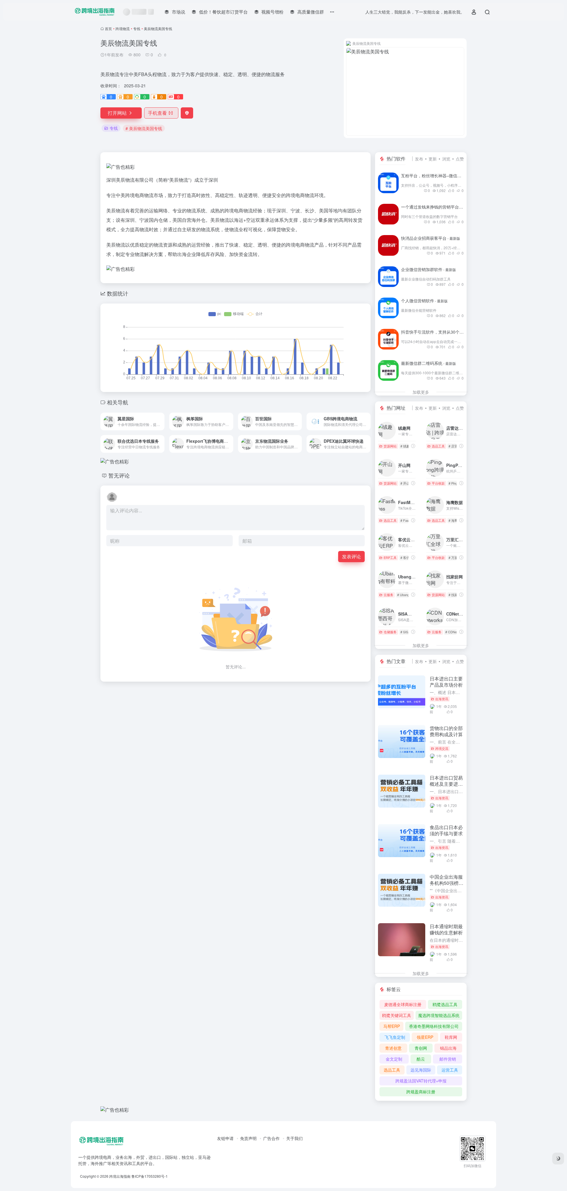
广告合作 (271, 1138)
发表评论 (351, 556)
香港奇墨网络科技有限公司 (434, 1026)
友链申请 (225, 1138)
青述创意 (393, 1048)
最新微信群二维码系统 (428, 363)
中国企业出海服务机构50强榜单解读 (446, 883)
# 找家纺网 (456, 594)
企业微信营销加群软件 (428, 269)
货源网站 (390, 446)
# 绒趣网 (406, 446)
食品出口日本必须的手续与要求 (446, 830)
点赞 (460, 159)
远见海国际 (420, 1070)
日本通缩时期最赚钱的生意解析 (446, 929)
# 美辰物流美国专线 (144, 128)
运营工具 (449, 1070)
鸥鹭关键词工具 (396, 1015)
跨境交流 (441, 748)
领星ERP (425, 1037)
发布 (419, 159)
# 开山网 (406, 483)
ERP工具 (390, 557)
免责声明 (248, 1138)
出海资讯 (441, 698)
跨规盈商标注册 (420, 1092)
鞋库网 (451, 1037)
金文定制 (394, 1059)
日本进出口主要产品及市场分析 (446, 681)
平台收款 (438, 483)
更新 (432, 159)
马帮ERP (391, 1026)
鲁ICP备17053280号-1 (149, 1176)
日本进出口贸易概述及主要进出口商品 (446, 783)
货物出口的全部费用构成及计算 (446, 731)
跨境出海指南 (120, 1176)
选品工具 (438, 446)
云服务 (388, 594)
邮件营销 (447, 1059)
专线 (136, 28)
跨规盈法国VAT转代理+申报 (421, 1081)
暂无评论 (119, 475)
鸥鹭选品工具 (445, 1004)
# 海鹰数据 (456, 520)
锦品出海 (448, 1048)
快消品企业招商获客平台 (430, 238)
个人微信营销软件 (424, 301)
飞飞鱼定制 (394, 1037)
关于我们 (294, 1138)
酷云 (421, 1059)
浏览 (446, 159)
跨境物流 (122, 28)
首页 (108, 28)
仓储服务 (390, 631)
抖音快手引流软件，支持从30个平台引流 (445, 332)
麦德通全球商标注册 (402, 1004)
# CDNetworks (456, 631)
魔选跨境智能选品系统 (439, 1015)
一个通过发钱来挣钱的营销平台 (436, 207)
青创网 (421, 1048)
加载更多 (421, 392)
